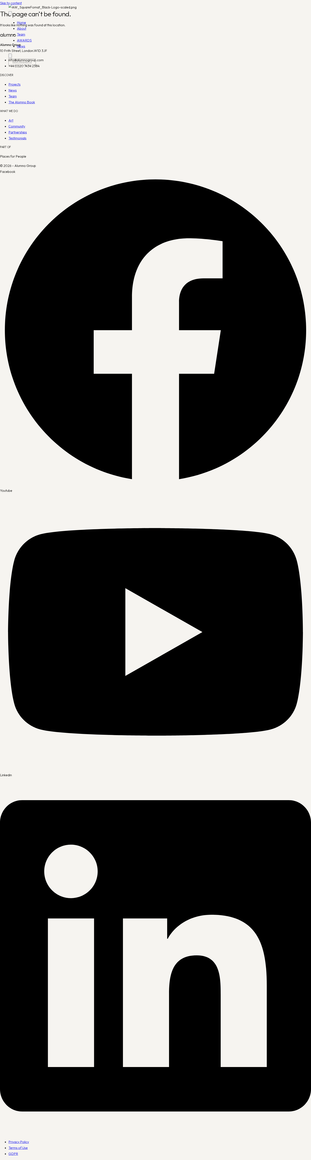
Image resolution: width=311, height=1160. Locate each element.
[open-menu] (10, 13)
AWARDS (24, 40)
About (21, 28)
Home (21, 22)
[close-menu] (10, 56)
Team (21, 34)
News (21, 46)
